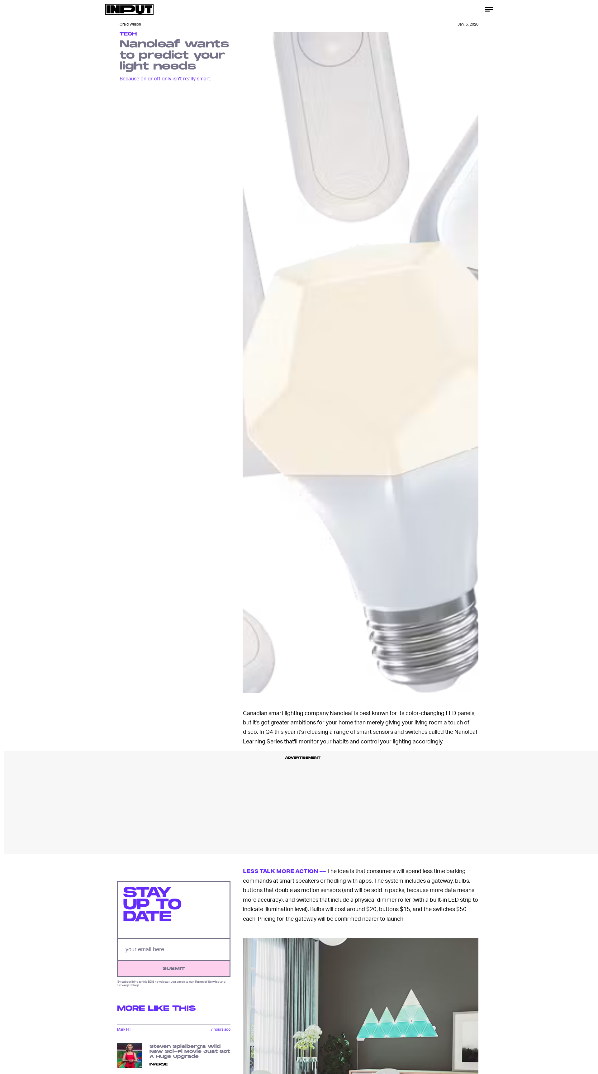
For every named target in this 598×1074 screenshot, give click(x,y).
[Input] (129, 9)
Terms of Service (207, 982)
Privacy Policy (128, 985)
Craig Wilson (130, 24)
